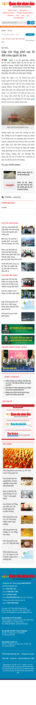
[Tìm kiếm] (28, 22)
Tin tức (9, 31)
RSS (32, 658)
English (10, 15)
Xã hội (3, 31)
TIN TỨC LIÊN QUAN (10, 223)
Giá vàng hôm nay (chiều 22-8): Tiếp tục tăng (10, 532)
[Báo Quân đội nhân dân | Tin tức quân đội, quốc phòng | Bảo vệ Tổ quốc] (18, 4)
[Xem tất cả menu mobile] (32, 22)
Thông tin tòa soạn (27, 654)
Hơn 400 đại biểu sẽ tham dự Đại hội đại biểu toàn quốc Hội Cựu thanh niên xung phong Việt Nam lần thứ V (12, 254)
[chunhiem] (18, 339)
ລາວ (23, 15)
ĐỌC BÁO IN (23, 10)
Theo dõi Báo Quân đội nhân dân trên (13, 40)
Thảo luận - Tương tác (9, 658)
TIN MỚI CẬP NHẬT (9, 275)
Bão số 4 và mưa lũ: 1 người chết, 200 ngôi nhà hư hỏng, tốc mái (10, 241)
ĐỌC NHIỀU (7, 444)
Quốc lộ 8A (17, 197)
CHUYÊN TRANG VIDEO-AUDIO (14, 347)
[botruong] (18, 329)
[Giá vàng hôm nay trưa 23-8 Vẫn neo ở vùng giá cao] (18, 458)
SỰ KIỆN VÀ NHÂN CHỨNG (25, 13)
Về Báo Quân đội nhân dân (10, 654)
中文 (17, 15)
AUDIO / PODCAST (11, 377)
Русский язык (18, 18)
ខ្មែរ (27, 15)
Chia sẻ (30, 34)
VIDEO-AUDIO (12, 10)
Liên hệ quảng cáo (24, 658)
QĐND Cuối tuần (8, 13)
